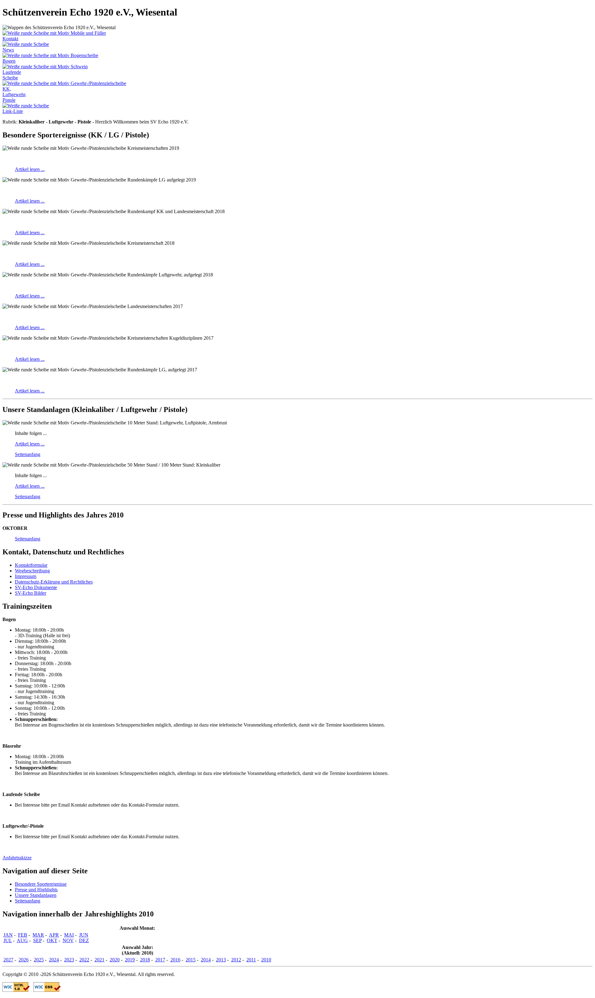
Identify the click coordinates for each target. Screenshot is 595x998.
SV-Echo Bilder (30, 593)
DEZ (84, 940)
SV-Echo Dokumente (36, 587)
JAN (8, 935)
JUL (7, 940)
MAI (69, 935)
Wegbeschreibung (32, 570)
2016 (175, 959)
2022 (84, 959)
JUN (83, 935)
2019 (130, 959)
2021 (99, 959)
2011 (251, 959)
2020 (115, 959)
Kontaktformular (31, 565)
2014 (206, 959)
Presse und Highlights (36, 889)
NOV (68, 940)
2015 (191, 959)
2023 (69, 959)
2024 (54, 959)
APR (54, 935)
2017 (160, 959)
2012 (236, 959)
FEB (22, 935)
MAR (38, 935)
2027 (8, 959)
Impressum (25, 576)
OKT (52, 940)
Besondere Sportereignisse (41, 884)
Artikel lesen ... (30, 169)
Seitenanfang (27, 454)
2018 (145, 959)
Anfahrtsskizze (17, 857)
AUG (22, 940)
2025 (39, 959)
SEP (37, 940)
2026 (24, 959)
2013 (221, 959)
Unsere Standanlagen (35, 895)
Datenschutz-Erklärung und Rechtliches (54, 581)
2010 (266, 959)
